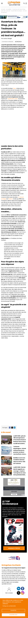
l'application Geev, (12, 98)
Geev (14, 88)
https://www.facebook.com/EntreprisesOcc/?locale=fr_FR (22, 588)
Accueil (3, 9)
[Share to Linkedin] (14, 427)
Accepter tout (13, 614)
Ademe (11, 199)
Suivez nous (18, 588)
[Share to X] (12, 427)
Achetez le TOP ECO (14, 548)
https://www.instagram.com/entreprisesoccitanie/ (22, 593)
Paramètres (13, 610)
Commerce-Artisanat (7, 41)
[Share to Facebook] (10, 427)
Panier (26, 3)
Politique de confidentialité (9, 606)
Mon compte (9, 593)
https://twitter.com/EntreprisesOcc (18, 593)
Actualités (8, 9)
